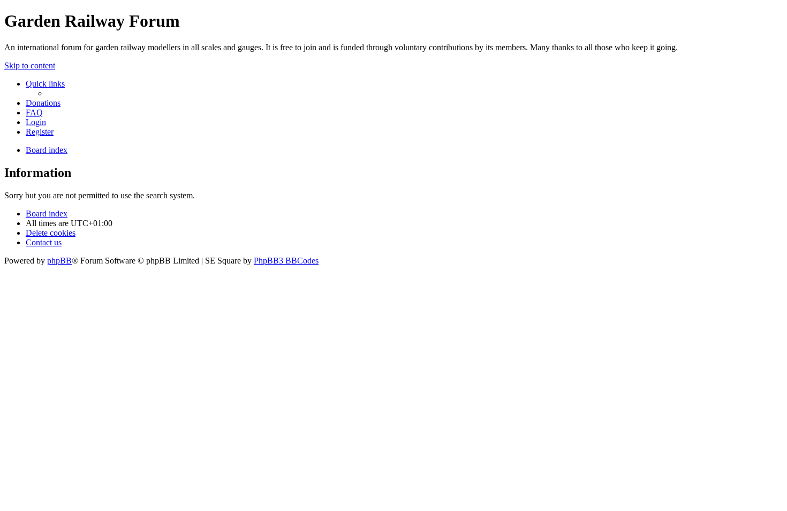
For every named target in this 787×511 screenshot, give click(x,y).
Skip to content (29, 65)
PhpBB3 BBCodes (286, 260)
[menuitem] (43, 102)
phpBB (59, 260)
